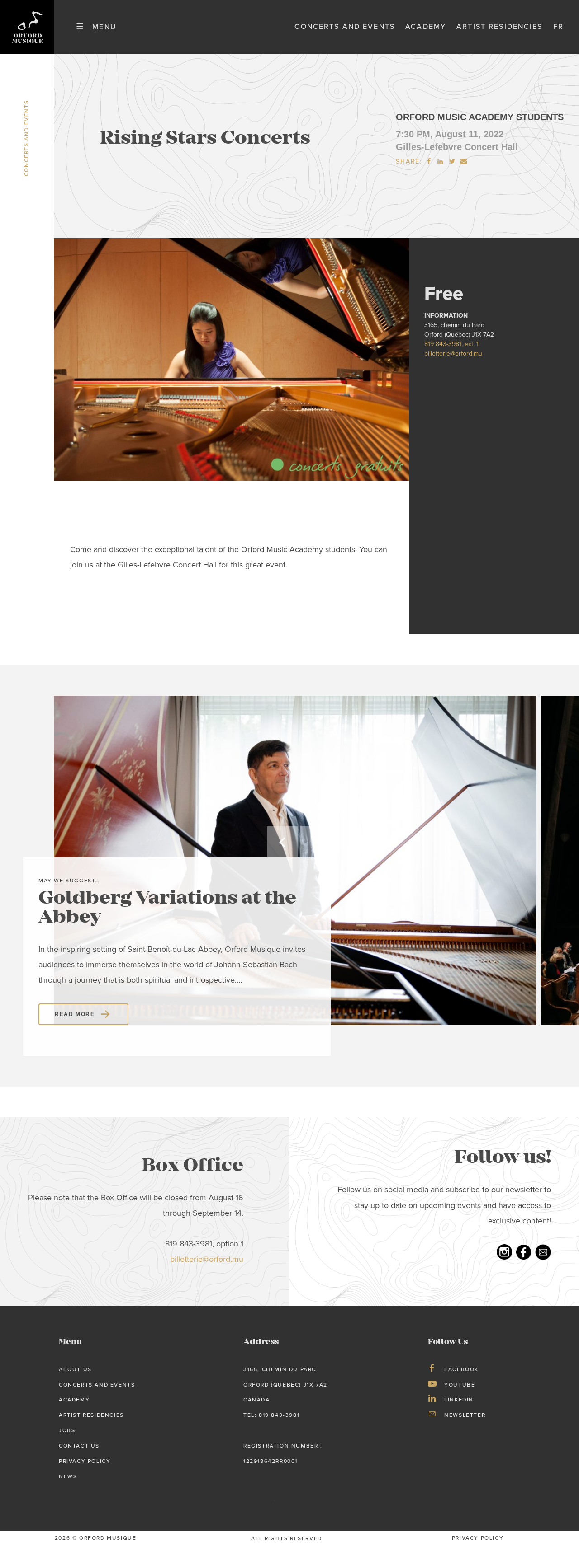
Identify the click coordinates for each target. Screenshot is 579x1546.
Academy (425, 26)
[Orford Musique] (27, 27)
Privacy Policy (84, 1461)
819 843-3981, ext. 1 (451, 344)
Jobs (67, 1430)
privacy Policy (477, 1538)
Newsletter (464, 1415)
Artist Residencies (499, 26)
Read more (75, 1014)
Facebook (461, 1369)
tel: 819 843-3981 (271, 1415)
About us (75, 1369)
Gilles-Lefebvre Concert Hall (457, 147)
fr (558, 26)
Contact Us (79, 1446)
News (68, 1476)
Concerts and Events (344, 26)
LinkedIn (459, 1399)
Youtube (459, 1385)
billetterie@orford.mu (453, 353)
